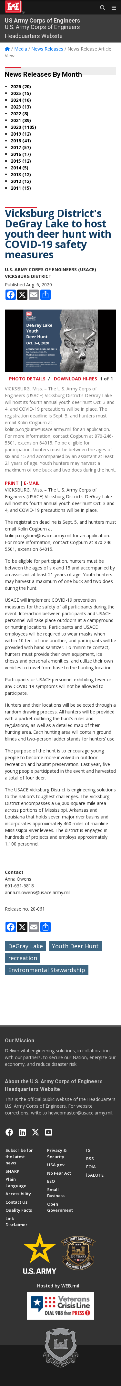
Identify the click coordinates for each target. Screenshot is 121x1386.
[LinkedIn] (22, 1132)
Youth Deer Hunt (75, 946)
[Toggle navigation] (111, 8)
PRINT (12, 483)
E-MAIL (32, 483)
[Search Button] (100, 8)
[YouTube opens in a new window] (48, 1132)
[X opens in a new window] (35, 1132)
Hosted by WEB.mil (58, 1286)
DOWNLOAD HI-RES (75, 379)
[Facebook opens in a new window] (9, 1132)
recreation (22, 958)
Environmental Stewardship (46, 970)
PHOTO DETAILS (27, 379)
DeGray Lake (25, 946)
